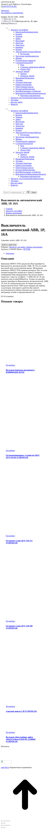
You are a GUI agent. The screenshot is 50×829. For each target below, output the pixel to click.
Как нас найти (17, 102)
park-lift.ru (5, 767)
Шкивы (19, 58)
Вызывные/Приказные (25, 78)
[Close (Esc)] (2, 825)
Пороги (23, 74)
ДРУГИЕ (26, 249)
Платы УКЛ (25, 69)
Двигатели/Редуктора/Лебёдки (28, 52)
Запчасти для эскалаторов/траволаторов (27, 98)
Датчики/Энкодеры (24, 82)
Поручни (19, 43)
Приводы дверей (27, 76)
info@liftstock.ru (10, 23)
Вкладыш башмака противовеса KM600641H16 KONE (20, 371)
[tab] (27, 253)
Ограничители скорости (26, 60)
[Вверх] (25, 818)
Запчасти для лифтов (19, 30)
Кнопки (19, 34)
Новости (14, 104)
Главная (9, 209)
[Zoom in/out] (9, 825)
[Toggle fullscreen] (7, 825)
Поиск (34, 192)
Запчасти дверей (22, 71)
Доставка (14, 100)
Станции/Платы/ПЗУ (24, 63)
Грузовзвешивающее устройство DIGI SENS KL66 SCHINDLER (22, 456)
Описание (10, 253)
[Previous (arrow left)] (2, 827)
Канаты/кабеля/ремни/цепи (27, 32)
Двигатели (20, 45)
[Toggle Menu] (7, 28)
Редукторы (24, 54)
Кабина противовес (24, 85)
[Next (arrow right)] (4, 827)
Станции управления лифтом (32, 67)
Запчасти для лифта (14, 211)
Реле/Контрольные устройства (28, 91)
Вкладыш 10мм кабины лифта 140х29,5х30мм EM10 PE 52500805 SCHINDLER (21, 739)
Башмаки (19, 47)
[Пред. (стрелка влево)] (2, 823)
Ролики (19, 49)
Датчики (19, 80)
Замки (18, 39)
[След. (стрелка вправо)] (4, 823)
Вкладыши (20, 41)
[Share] (4, 825)
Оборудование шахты (24, 87)
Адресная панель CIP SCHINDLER (21, 711)
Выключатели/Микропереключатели (31, 93)
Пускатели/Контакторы (25, 89)
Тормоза (19, 36)
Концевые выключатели (30, 96)
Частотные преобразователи (27, 56)
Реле (22, 65)
